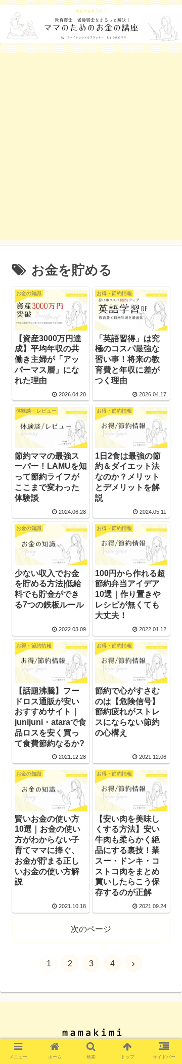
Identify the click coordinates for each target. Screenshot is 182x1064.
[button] (162, 897)
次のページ (91, 929)
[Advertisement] (91, 149)
